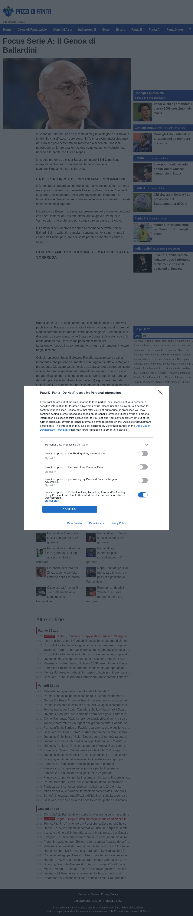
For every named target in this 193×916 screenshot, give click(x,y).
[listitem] (96, 445)
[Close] (161, 393)
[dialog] (96, 458)
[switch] (143, 453)
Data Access (96, 523)
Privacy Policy (118, 523)
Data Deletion (75, 523)
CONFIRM (70, 509)
